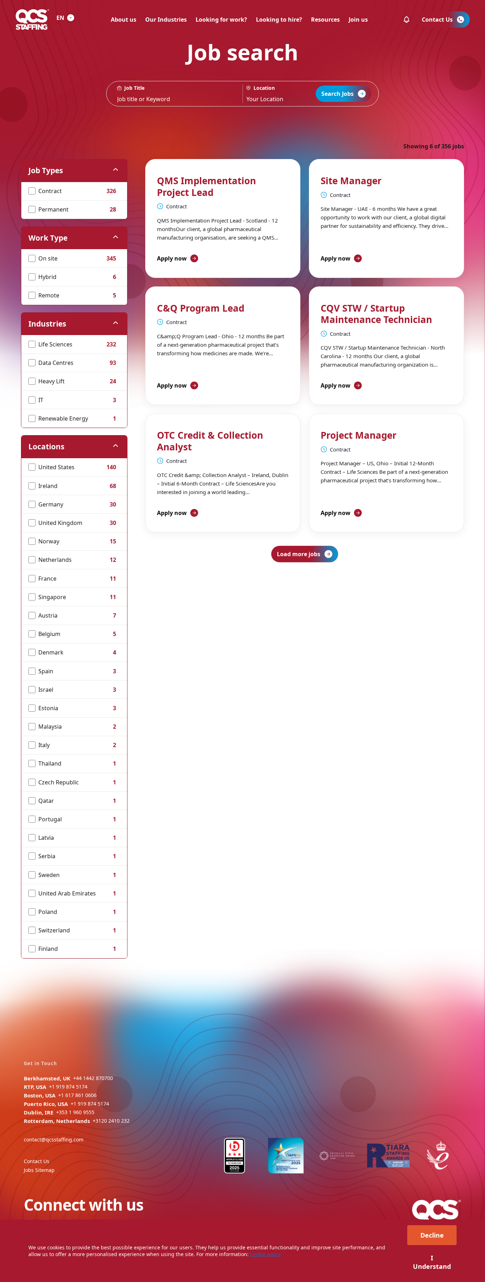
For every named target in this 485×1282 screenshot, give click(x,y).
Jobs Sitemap (39, 1170)
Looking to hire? (279, 19)
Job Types (45, 170)
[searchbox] (175, 93)
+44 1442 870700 (93, 1078)
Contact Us (36, 1161)
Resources (325, 19)
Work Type (47, 238)
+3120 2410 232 (111, 1120)
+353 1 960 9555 (75, 1112)
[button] (406, 19)
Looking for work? (221, 19)
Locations (46, 446)
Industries (47, 324)
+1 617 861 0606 (77, 1095)
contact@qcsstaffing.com (53, 1139)
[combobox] (285, 93)
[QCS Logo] (32, 19)
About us (123, 19)
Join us (358, 19)
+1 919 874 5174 (68, 1086)
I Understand (432, 1262)
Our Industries (166, 19)
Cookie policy (265, 1254)
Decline (432, 1235)
